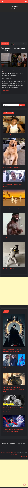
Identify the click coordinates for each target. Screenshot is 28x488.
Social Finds (14, 6)
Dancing (5, 69)
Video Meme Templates (8, 71)
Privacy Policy (5, 443)
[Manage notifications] (24, 485)
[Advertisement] (14, 27)
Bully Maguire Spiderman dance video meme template (12, 74)
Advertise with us (21, 444)
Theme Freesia (14, 454)
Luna (3, 78)
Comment (4, 92)
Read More (6, 90)
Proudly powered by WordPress (8, 452)
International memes (15, 69)
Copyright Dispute (12, 444)
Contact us (4, 447)
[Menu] (2, 1)
